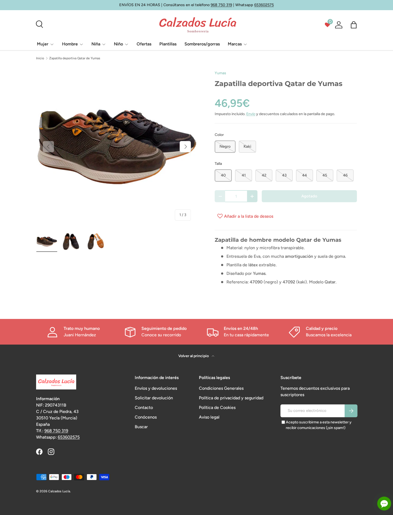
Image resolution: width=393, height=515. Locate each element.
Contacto (144, 407)
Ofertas (144, 43)
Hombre (70, 43)
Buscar (141, 426)
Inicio (40, 58)
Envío (250, 114)
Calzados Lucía (59, 491)
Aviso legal (209, 417)
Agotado (309, 196)
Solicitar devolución (154, 397)
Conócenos (146, 417)
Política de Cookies (217, 407)
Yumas (220, 73)
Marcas (235, 43)
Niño (118, 43)
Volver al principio (194, 356)
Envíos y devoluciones (156, 388)
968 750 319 (221, 4)
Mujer (42, 43)
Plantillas (167, 43)
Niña (95, 43)
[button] (354, 25)
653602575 (264, 4)
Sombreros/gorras (202, 43)
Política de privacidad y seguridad (231, 397)
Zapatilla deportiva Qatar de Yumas (74, 58)
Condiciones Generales (221, 388)
